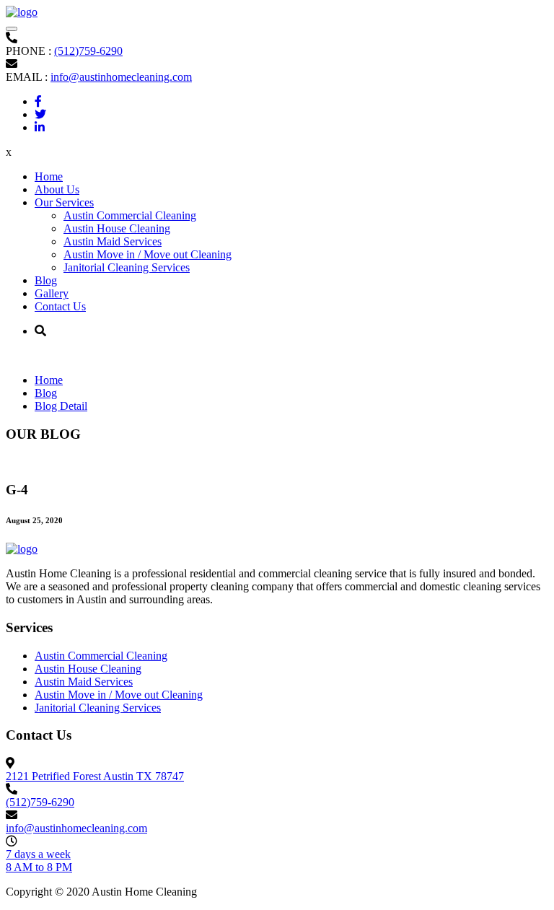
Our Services (64, 202)
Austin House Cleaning (116, 228)
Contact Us (60, 306)
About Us (57, 189)
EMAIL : (27, 77)
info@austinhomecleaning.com (121, 77)
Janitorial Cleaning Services (126, 267)
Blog (46, 280)
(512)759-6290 (88, 51)
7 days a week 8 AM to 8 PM (39, 860)
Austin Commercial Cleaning (129, 215)
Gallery (52, 293)
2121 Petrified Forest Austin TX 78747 (95, 776)
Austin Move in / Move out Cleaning (147, 254)
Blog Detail (61, 406)
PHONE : (28, 51)
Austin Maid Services (112, 241)
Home (49, 176)
